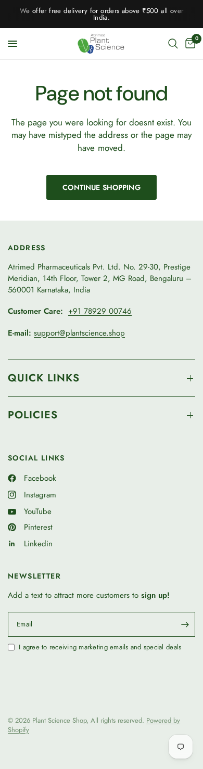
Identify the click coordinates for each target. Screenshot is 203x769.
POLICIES (33, 414)
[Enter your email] (184, 624)
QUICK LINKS (44, 378)
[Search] (173, 43)
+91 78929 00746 (100, 311)
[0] (188, 43)
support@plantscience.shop (79, 333)
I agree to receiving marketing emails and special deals (100, 647)
